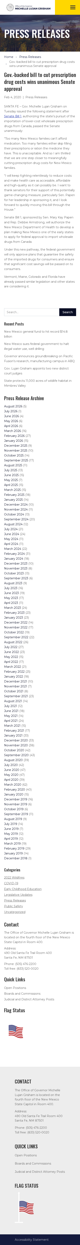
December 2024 (16, 504)
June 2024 (11, 534)
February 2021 (14, 730)
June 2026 (11, 416)
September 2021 (16, 696)
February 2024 (14, 554)
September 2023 (16, 578)
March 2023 (12, 608)
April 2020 (11, 780)
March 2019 (12, 843)
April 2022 (11, 662)
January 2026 (13, 441)
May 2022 (11, 657)
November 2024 (16, 509)
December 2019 (15, 799)
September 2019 (16, 814)
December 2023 (15, 563)
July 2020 (11, 765)
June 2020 (11, 770)
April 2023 (11, 603)
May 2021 (11, 716)
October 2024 (14, 514)
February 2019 (14, 848)
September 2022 (16, 637)
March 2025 (12, 490)
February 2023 (14, 613)
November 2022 (15, 627)
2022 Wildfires (14, 877)
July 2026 (10, 411)
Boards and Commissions (22, 993)
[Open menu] (73, 7)
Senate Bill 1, (13, 116)
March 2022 (12, 667)
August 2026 (13, 406)
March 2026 (12, 431)
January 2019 (13, 853)
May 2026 (11, 421)
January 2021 (13, 735)
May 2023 (11, 598)
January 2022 (13, 676)
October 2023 (14, 573)
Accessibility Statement (32, 1240)
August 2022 (13, 642)
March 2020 (12, 784)
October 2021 (13, 691)
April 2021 (11, 721)
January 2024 (13, 558)
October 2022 (14, 632)
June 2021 (11, 711)
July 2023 (10, 588)
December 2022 (15, 622)
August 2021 (13, 701)
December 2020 (16, 740)
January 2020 (13, 794)
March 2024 (12, 549)
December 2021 (15, 681)
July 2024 (11, 529)
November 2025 (15, 450)
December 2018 (15, 858)
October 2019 (14, 809)
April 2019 (11, 839)
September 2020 (16, 755)
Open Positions (15, 988)
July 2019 (10, 824)
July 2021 (10, 706)
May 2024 (11, 539)
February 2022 (14, 671)
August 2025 (13, 465)
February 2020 (14, 789)
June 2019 (11, 829)
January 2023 (13, 617)
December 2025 (15, 445)
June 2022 (11, 652)
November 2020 (16, 745)
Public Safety (13, 906)
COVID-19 (11, 883)
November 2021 (15, 686)
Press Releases (30, 57)
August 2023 (13, 583)
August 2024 (13, 524)
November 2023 (15, 568)
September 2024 (16, 519)
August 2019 (13, 819)
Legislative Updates (18, 895)
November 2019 (15, 804)
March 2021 (12, 726)
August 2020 (13, 760)
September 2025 (16, 460)
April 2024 (11, 544)
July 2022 (10, 647)
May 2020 (11, 775)
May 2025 (11, 480)
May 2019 (11, 834)
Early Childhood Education (23, 889)
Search (68, 312)
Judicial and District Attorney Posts (29, 999)
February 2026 (14, 436)
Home (8, 57)
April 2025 (11, 485)
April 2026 (11, 426)
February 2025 (14, 495)
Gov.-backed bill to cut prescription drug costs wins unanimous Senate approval (42, 64)
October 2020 (14, 750)
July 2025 (10, 470)
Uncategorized (14, 912)
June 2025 (11, 475)
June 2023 (11, 593)
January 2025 (13, 500)
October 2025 (14, 455)
